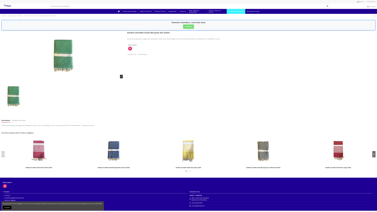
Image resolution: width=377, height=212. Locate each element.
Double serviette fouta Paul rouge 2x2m (338, 167)
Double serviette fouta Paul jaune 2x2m (188, 167)
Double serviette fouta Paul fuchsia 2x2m (39, 167)
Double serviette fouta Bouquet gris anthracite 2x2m (263, 167)
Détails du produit (19, 120)
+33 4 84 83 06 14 (197, 203)
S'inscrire (188, 26)
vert (135, 54)
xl (137, 54)
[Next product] (375, 16)
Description (5, 120)
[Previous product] (374, 16)
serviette (130, 54)
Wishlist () (372, 1)
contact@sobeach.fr (198, 206)
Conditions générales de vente (14, 198)
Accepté (7, 207)
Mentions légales (10, 200)
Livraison (7, 195)
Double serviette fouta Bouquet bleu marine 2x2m (114, 167)
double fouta (143, 54)
